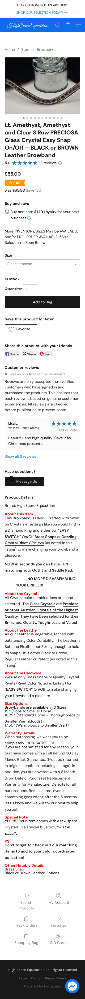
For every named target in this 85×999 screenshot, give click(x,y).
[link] (42, 12)
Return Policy (29, 978)
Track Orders (26, 925)
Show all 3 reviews (20, 456)
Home (10, 49)
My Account (58, 902)
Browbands (46, 49)
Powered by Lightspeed (43, 986)
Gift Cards (59, 942)
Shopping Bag (26, 942)
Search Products (26, 905)
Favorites (59, 925)
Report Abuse (56, 978)
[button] (28, 25)
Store (25, 49)
